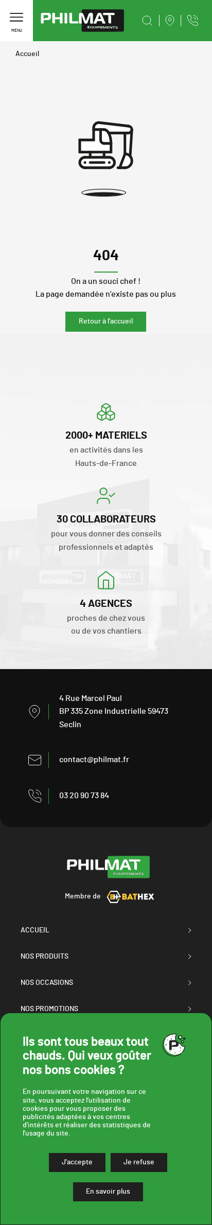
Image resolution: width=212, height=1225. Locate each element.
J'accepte (77, 1162)
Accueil (27, 54)
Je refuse (138, 1162)
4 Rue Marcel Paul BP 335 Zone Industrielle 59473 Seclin (113, 711)
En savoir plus (108, 1191)
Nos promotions (49, 1009)
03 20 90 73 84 (84, 795)
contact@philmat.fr (94, 759)
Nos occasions (47, 982)
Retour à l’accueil (106, 321)
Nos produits (44, 956)
